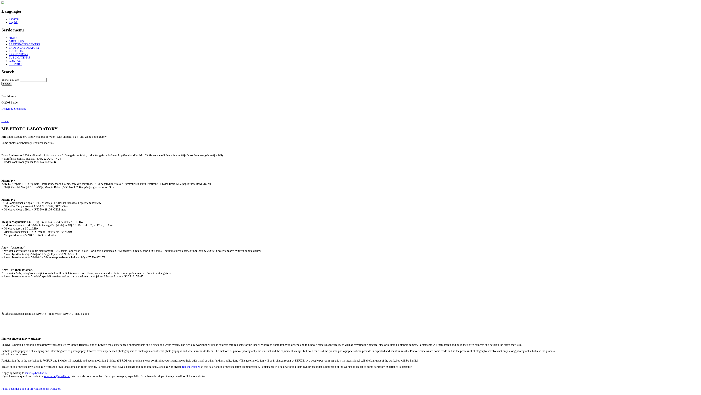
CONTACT (16, 60)
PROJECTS (16, 50)
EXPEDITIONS (18, 54)
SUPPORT (15, 64)
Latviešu (14, 18)
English (13, 22)
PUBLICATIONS (19, 57)
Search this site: (10, 79)
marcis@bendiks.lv (36, 373)
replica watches (191, 366)
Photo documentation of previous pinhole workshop (31, 388)
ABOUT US (16, 41)
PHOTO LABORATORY (24, 47)
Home (5, 121)
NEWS (13, 37)
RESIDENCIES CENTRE (24, 44)
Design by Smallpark (13, 108)
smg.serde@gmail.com (57, 376)
